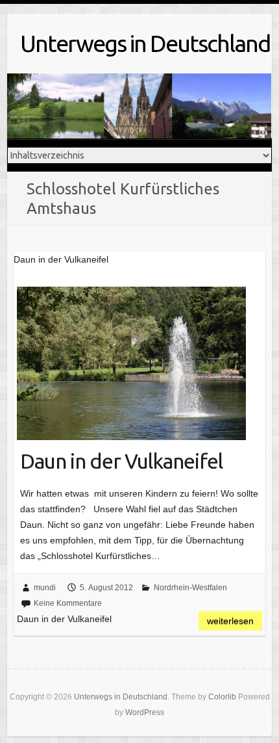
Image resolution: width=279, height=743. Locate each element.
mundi (45, 587)
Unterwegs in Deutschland (145, 43)
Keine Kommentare (68, 603)
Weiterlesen (230, 621)
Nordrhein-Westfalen (190, 587)
